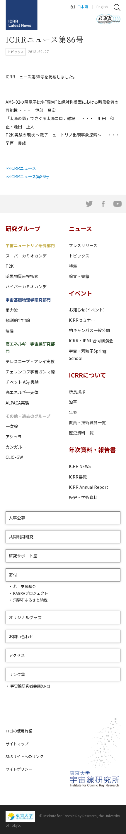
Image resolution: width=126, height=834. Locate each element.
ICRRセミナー (82, 320)
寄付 (13, 575)
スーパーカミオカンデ (26, 256)
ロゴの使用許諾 (19, 731)
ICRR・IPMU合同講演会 (91, 340)
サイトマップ (17, 744)
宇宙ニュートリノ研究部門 (30, 245)
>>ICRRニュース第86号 (27, 176)
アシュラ (14, 436)
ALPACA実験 (17, 403)
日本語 (82, 6)
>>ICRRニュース (21, 168)
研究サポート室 (23, 556)
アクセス (17, 655)
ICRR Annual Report (88, 487)
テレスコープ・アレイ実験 (30, 361)
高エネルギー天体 (22, 392)
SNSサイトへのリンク (24, 756)
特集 (73, 266)
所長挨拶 (77, 392)
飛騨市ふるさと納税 (30, 600)
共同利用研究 (21, 537)
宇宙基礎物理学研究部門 (28, 300)
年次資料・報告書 (92, 449)
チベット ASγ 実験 (22, 382)
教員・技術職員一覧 (87, 422)
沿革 (73, 402)
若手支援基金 (24, 586)
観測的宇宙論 (18, 320)
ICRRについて (87, 375)
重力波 (12, 310)
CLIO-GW (14, 457)
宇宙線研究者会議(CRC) (30, 686)
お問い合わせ (21, 636)
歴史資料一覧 (81, 433)
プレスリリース (83, 245)
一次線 (12, 426)
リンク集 (17, 674)
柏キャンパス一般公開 (89, 330)
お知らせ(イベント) (87, 310)
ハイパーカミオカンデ (26, 286)
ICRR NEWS (80, 466)
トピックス (79, 256)
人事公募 (17, 518)
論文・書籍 (79, 276)
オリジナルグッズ (25, 617)
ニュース (80, 228)
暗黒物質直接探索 (22, 276)
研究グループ (23, 228)
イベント (80, 293)
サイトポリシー (19, 769)
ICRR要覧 (78, 477)
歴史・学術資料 (83, 497)
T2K (9, 266)
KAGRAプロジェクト (30, 593)
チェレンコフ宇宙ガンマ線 (30, 372)
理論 (10, 330)
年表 (73, 412)
